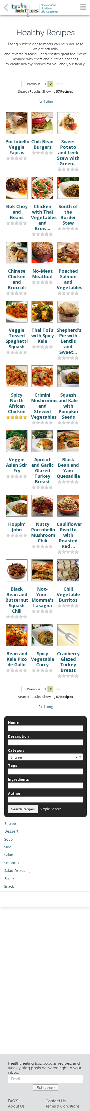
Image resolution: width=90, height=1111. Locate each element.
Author (14, 793)
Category (16, 750)
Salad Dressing (17, 870)
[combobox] (45, 756)
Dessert (11, 831)
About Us (16, 1106)
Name (13, 722)
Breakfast (12, 878)
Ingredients (18, 779)
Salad (8, 854)
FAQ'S (13, 1101)
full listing (45, 101)
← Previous (31, 84)
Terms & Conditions (63, 1106)
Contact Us (56, 1101)
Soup (8, 839)
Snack (9, 886)
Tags (12, 765)
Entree (10, 823)
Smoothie (12, 862)
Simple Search (51, 809)
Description (18, 736)
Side (8, 846)
